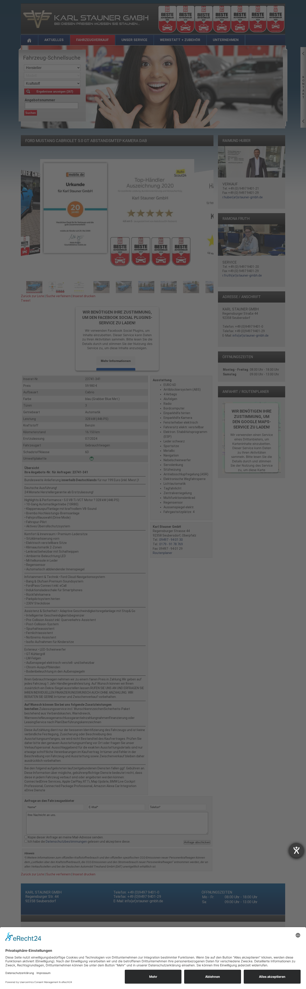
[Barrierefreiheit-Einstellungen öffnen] (296, 850)
